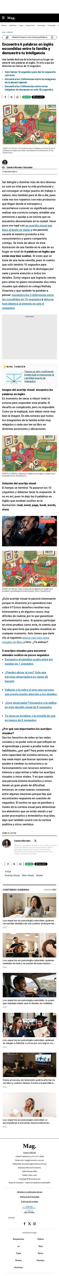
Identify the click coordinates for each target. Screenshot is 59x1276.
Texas (21, 25)
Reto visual (28, 875)
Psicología (41, 25)
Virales (39, 875)
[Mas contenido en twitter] (29, 1223)
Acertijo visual (12, 875)
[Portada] (29, 1150)
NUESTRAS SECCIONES (29, 1233)
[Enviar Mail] (3, 167)
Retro (40, 1253)
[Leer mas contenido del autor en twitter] (35, 841)
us (18, 1246)
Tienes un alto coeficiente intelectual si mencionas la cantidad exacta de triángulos (39, 376)
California (12, 25)
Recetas (40, 1260)
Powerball (51, 25)
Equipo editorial (29, 1153)
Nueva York (30, 25)
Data (40, 1246)
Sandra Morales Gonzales (19, 167)
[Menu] (4, 18)
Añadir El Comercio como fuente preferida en (29, 37)
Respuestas (18, 1239)
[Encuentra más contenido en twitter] (11, 97)
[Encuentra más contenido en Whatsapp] (17, 97)
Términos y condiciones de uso (29, 1192)
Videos (40, 1239)
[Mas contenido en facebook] (24, 1223)
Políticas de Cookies (29, 1202)
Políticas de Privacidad (29, 1197)
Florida (3, 25)
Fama (18, 1253)
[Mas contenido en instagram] (34, 1223)
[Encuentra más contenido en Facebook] (5, 97)
